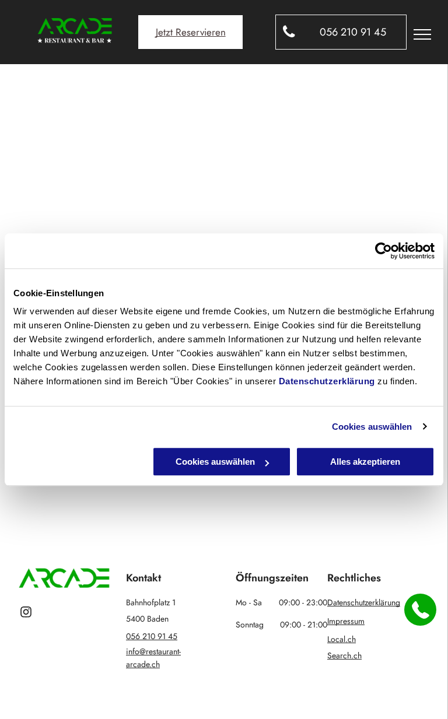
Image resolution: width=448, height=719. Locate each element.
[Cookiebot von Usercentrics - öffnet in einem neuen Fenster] (383, 250)
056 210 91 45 (151, 636)
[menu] (422, 34)
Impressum (346, 621)
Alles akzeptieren (365, 462)
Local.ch (341, 639)
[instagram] (26, 613)
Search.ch (344, 655)
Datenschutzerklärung (327, 381)
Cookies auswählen (372, 427)
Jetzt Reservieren (191, 32)
